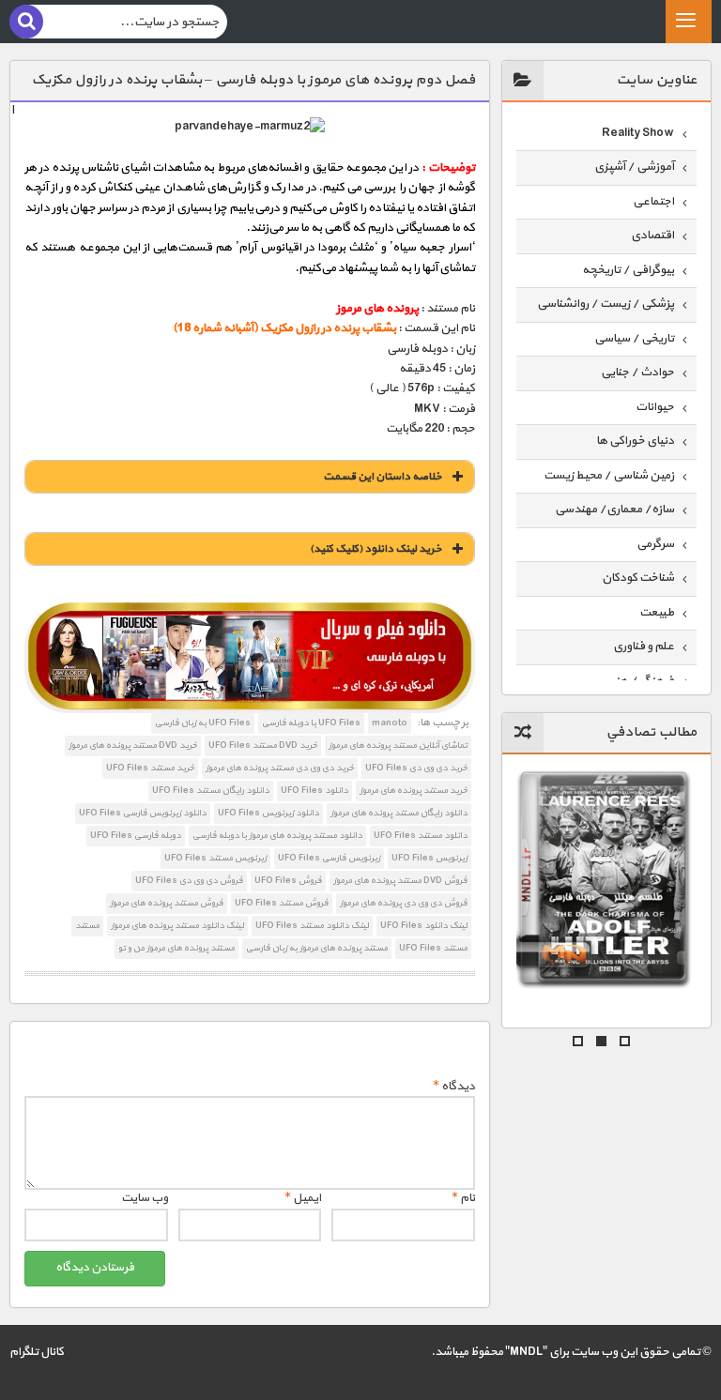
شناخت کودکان (638, 578)
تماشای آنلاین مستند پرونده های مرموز (398, 745)
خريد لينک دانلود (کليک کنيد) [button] (376, 548)
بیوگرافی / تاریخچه (628, 270)
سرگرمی (655, 544)
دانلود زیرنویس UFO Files (268, 813)
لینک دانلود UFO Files (424, 926)
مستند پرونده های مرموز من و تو (176, 948)
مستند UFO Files (433, 948)
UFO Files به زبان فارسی (203, 723)
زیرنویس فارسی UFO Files (329, 858)
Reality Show (638, 133)
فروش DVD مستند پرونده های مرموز (400, 881)
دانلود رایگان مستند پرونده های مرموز (399, 813)
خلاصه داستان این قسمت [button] (382, 476)
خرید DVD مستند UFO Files (262, 745)
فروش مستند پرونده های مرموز (166, 903)
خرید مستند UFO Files (150, 768)
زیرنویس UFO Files (429, 858)
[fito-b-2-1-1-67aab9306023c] (249, 657)
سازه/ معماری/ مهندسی (614, 509)
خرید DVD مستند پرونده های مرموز (133, 745)
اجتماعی (653, 201)
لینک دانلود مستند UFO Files (312, 926)
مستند (87, 926)
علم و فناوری (643, 646)
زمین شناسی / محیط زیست (609, 475)
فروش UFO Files (288, 881)
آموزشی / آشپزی (634, 167)
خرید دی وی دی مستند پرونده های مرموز (280, 768)
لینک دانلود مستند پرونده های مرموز (177, 926)
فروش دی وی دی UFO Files (189, 881)
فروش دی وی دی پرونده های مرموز (404, 903)
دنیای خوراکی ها (635, 441)
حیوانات (655, 407)
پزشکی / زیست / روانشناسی (605, 304)
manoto (389, 723)
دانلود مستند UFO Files (421, 836)
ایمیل (302, 1198)
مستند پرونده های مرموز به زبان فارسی (317, 948)
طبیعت (656, 612)
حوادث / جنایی (637, 372)
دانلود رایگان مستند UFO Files (210, 791)
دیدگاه (454, 1086)
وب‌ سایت (144, 1198)
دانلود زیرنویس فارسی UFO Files (143, 813)
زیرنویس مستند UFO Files (215, 858)
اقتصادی (652, 235)
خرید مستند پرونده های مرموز (414, 791)
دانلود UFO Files (314, 791)
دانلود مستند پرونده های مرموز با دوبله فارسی (277, 836)
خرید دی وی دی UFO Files (416, 768)
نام (463, 1198)
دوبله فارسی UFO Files (135, 836)
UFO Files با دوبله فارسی (311, 723)
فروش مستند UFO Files (282, 903)
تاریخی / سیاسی (634, 338)
